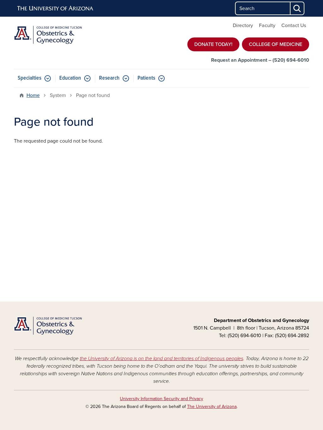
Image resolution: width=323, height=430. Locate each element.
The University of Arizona (212, 406)
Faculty (267, 25)
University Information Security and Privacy (161, 398)
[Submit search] (297, 8)
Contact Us (293, 25)
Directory (243, 25)
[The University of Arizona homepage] (55, 8)
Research (109, 78)
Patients (146, 78)
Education (70, 78)
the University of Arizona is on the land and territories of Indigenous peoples (161, 358)
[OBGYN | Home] (60, 35)
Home (33, 95)
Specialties (29, 78)
